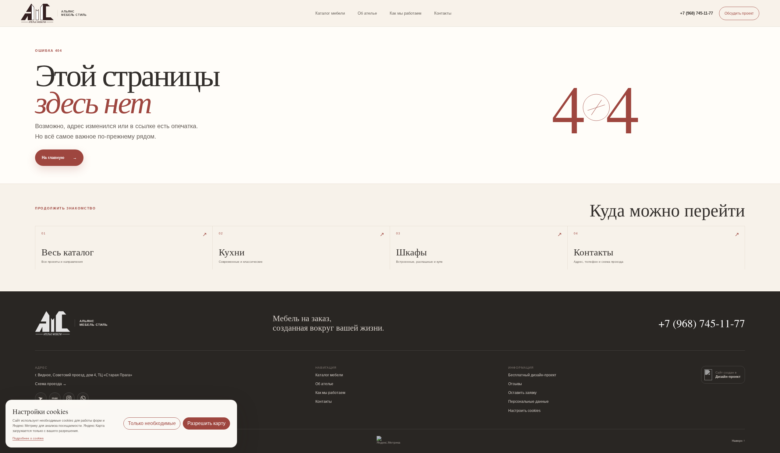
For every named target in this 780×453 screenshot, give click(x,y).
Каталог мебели (330, 13)
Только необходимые (152, 423)
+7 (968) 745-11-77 (696, 13)
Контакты (442, 13)
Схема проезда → (50, 384)
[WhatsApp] (83, 398)
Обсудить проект (739, 13)
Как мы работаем (405, 13)
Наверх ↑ (738, 440)
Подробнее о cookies (28, 438)
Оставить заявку (522, 393)
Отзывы (515, 384)
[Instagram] (69, 398)
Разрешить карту (206, 423)
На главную (59, 157)
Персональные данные (528, 401)
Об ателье (367, 13)
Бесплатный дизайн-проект (532, 375)
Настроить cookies (524, 411)
